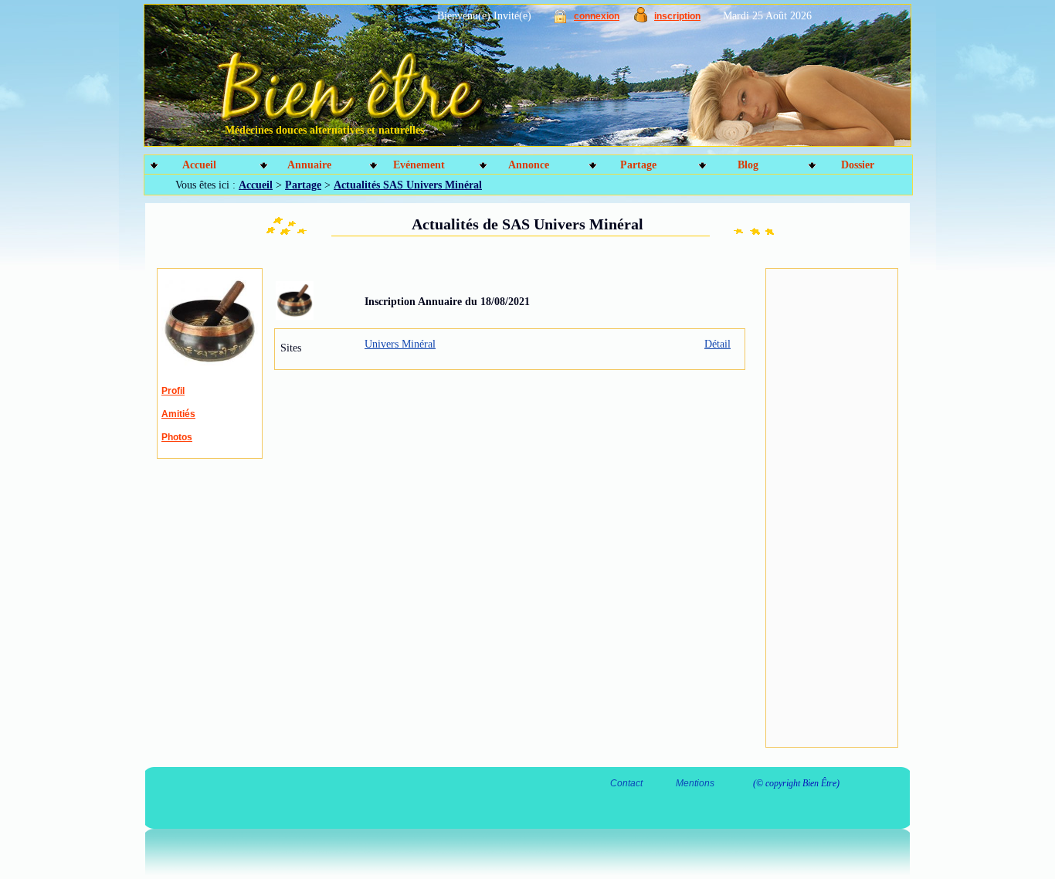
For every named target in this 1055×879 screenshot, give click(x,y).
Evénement (419, 165)
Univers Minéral (400, 344)
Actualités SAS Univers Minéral (408, 185)
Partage (638, 165)
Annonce (528, 165)
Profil (173, 390)
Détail (717, 344)
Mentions (695, 783)
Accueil (199, 165)
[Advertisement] (832, 508)
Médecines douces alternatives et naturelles (324, 130)
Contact (626, 783)
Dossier (857, 165)
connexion (596, 16)
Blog (748, 165)
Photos (176, 437)
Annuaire (309, 165)
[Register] (640, 19)
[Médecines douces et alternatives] (493, 81)
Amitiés (178, 414)
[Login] (560, 19)
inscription (677, 16)
